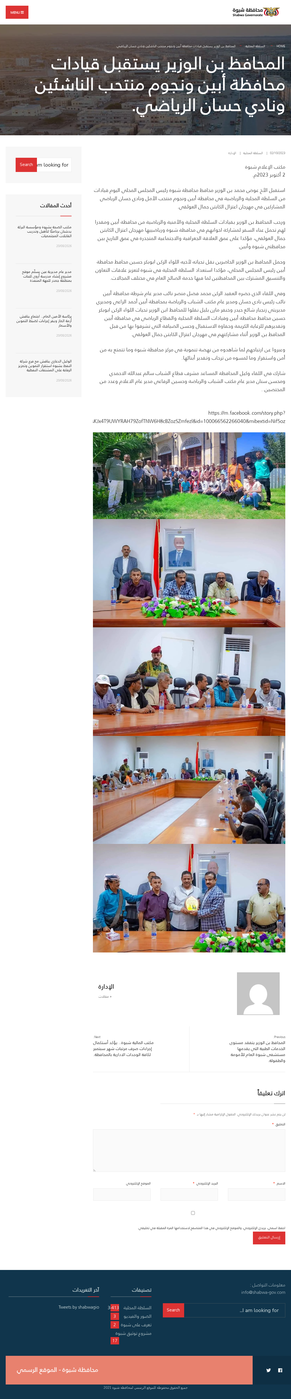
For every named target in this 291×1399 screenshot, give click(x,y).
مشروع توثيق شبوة (133, 1333)
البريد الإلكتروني (205, 1183)
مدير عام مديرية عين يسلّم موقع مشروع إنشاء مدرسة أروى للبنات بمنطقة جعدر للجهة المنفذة (47, 276)
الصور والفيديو (137, 1316)
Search (26, 164)
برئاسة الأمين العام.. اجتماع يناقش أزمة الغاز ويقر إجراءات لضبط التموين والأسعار (44, 320)
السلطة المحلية (255, 46)
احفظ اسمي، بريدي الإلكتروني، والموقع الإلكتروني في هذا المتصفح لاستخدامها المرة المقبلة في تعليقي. (211, 1227)
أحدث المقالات (56, 205)
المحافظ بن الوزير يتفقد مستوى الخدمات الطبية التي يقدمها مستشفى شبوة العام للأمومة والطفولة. (257, 1049)
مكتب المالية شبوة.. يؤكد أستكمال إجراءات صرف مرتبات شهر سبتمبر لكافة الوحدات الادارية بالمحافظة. (123, 1046)
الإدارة (232, 152)
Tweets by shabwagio (79, 1306)
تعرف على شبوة (136, 1324)
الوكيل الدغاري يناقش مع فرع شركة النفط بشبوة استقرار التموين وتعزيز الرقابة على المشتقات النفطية (45, 365)
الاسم (279, 1183)
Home (281, 46)
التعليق (278, 1124)
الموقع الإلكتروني (138, 1183)
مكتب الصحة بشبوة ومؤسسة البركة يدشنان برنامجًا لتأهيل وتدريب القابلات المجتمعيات (45, 231)
